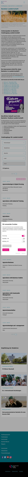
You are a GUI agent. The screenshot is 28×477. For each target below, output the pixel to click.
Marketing (5, 241)
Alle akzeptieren (22, 249)
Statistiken (5, 238)
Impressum (24, 253)
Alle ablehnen (5, 249)
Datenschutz (18, 253)
